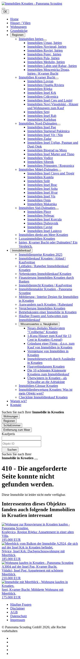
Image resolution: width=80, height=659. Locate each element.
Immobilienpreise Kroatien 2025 (40, 254)
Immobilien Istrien (31, 39)
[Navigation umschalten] (3, 8)
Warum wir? (18, 401)
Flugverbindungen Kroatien (46, 366)
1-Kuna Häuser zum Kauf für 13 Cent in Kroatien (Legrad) (49, 337)
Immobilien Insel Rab (41, 116)
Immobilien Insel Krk (41, 92)
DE (5, 11)
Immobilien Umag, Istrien (44, 43)
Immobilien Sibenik (40, 162)
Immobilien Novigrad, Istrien (46, 46)
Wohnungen (18, 27)
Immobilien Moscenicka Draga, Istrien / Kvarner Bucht (48, 71)
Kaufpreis (8, 434)
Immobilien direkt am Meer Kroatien (43, 235)
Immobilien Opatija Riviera (45, 85)
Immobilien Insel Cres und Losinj (49, 100)
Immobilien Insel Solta (42, 188)
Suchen (11, 449)
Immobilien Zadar (39, 139)
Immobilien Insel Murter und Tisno (50, 154)
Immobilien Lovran (40, 81)
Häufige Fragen (20, 604)
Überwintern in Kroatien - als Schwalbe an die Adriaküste (47, 380)
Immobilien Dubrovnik (42, 223)
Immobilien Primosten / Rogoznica (50, 165)
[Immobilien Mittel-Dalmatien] (59, 170)
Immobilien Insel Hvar (42, 192)
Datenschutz (18, 616)
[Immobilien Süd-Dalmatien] (57, 209)
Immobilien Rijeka (39, 89)
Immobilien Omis (39, 200)
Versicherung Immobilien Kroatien (42, 308)
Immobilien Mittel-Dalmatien (38, 169)
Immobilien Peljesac (40, 215)
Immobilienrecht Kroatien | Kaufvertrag (45, 285)
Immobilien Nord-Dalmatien (38, 123)
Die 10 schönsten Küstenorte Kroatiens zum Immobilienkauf (48, 372)
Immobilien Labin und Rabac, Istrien (52, 66)
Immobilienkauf (21, 250)
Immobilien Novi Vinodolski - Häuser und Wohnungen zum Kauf (52, 106)
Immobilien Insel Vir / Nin (45, 135)
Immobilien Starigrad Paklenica (48, 131)
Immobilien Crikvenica (42, 96)
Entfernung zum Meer (16, 429)
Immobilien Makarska (42, 204)
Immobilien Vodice (40, 158)
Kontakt (15, 405)
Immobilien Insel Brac (42, 185)
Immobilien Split (38, 181)
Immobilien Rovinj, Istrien (45, 50)
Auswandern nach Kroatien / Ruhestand (46, 304)
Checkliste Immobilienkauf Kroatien (43, 397)
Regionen (17, 34)
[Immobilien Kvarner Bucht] (56, 78)
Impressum (17, 620)
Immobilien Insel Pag (41, 127)
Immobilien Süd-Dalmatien (37, 208)
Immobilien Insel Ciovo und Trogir (50, 173)
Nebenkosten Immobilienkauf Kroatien (45, 274)
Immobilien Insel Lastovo (44, 231)
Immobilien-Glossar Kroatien (38, 386)
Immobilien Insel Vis (41, 196)
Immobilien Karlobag (41, 119)
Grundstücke (19, 30)
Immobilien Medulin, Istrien (46, 62)
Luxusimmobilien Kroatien (37, 238)
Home (14, 19)
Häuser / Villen (20, 23)
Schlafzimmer (11, 425)
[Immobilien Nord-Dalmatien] (58, 124)
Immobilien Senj (38, 112)
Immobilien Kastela (40, 177)
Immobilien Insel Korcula (44, 219)
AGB (14, 612)
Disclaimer (17, 608)
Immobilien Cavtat (39, 227)
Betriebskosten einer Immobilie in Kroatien (48, 312)
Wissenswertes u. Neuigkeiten (39, 324)
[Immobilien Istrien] (45, 40)
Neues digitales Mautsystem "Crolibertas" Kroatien (46, 330)
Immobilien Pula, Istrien (43, 58)
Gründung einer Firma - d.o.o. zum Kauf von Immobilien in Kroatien (50, 345)
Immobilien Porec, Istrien (44, 54)
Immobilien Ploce (39, 211)
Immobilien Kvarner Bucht (37, 77)
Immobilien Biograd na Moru (47, 150)
